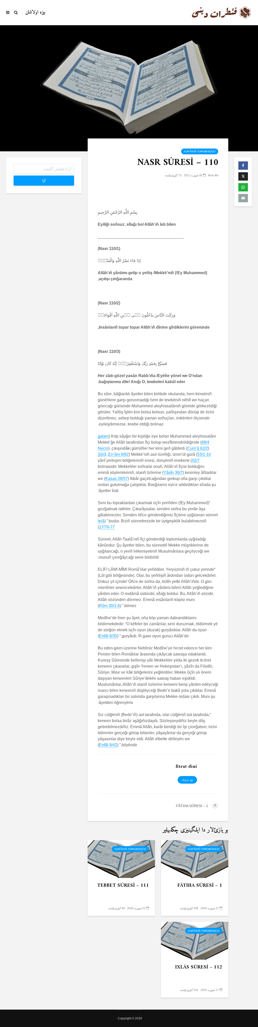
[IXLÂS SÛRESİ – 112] (194, 940)
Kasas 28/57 (116, 478)
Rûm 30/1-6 (109, 606)
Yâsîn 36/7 (173, 472)
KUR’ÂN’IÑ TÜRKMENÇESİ (199, 151)
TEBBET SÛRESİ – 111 (123, 885)
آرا (43, 180)
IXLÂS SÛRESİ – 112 (198, 967)
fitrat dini (213, 175)
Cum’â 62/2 (197, 448)
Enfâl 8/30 (108, 636)
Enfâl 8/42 (108, 745)
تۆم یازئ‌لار (187, 780)
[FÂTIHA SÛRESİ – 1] (194, 859)
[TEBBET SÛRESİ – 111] (121, 859)
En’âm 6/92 (118, 454)
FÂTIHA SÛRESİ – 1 (199, 885)
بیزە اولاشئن (35, 12)
